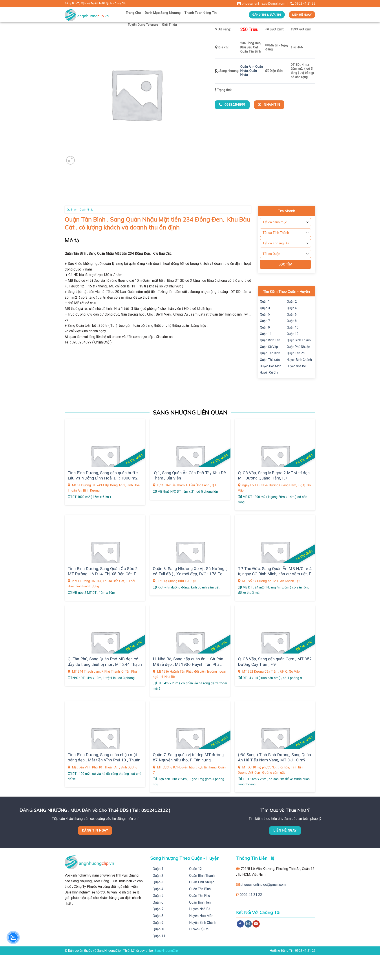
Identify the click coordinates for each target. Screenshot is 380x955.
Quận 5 (265, 314)
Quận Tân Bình (270, 353)
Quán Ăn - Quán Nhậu (80, 209)
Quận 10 (292, 327)
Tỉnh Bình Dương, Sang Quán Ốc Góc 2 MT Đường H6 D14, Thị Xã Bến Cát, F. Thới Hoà (103, 574)
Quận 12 (292, 334)
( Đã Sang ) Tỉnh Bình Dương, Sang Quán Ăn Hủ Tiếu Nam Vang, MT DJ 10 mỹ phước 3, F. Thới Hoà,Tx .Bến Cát (274, 760)
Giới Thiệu (169, 25)
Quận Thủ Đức (270, 359)
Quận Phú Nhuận (298, 347)
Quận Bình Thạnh (299, 340)
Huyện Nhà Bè (296, 366)
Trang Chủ (133, 13)
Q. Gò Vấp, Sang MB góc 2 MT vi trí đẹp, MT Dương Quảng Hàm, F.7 (274, 475)
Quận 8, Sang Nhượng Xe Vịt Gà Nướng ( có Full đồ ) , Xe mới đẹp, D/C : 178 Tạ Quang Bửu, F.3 (190, 574)
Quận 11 (266, 334)
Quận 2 (292, 301)
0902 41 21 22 (251, 895)
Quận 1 (265, 301)
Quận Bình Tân (270, 340)
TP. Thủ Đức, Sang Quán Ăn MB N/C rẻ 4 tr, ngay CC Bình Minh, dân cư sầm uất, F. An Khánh (275, 574)
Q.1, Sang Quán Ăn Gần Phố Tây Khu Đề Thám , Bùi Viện (189, 475)
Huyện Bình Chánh (299, 359)
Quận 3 (265, 308)
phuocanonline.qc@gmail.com (263, 884)
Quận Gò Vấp (269, 347)
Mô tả (72, 240)
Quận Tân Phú (296, 353)
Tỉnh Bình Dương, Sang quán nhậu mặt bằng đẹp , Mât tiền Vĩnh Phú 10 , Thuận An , (104, 760)
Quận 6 (292, 314)
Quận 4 (292, 308)
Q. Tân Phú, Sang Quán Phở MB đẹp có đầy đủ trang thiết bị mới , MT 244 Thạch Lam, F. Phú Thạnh (105, 664)
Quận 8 (292, 321)
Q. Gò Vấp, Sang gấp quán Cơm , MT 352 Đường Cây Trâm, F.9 (275, 662)
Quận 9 (265, 327)
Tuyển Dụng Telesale (143, 25)
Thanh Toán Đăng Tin (200, 13)
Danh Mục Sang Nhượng (163, 13)
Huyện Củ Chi (269, 372)
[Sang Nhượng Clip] (92, 14)
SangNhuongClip (166, 951)
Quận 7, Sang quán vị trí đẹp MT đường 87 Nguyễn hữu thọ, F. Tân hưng (188, 757)
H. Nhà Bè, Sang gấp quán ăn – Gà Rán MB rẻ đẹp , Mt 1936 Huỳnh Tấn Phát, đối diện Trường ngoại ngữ (188, 664)
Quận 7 (265, 321)
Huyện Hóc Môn (270, 366)
